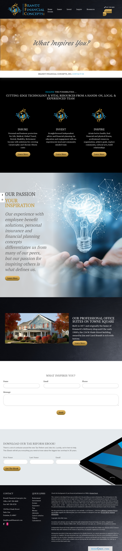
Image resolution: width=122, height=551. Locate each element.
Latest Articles (37, 515)
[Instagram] (2, 200)
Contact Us (107, 12)
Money (34, 510)
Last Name (34, 457)
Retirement (36, 498)
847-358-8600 (110, 7)
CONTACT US (78, 74)
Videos (34, 518)
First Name (8, 457)
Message (6, 392)
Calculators (36, 520)
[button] (59, 9)
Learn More (12, 278)
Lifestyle (35, 513)
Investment (36, 500)
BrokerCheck (94, 493)
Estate (34, 503)
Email (45, 381)
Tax (33, 508)
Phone (85, 381)
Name (5, 381)
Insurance (36, 505)
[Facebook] (2, 195)
